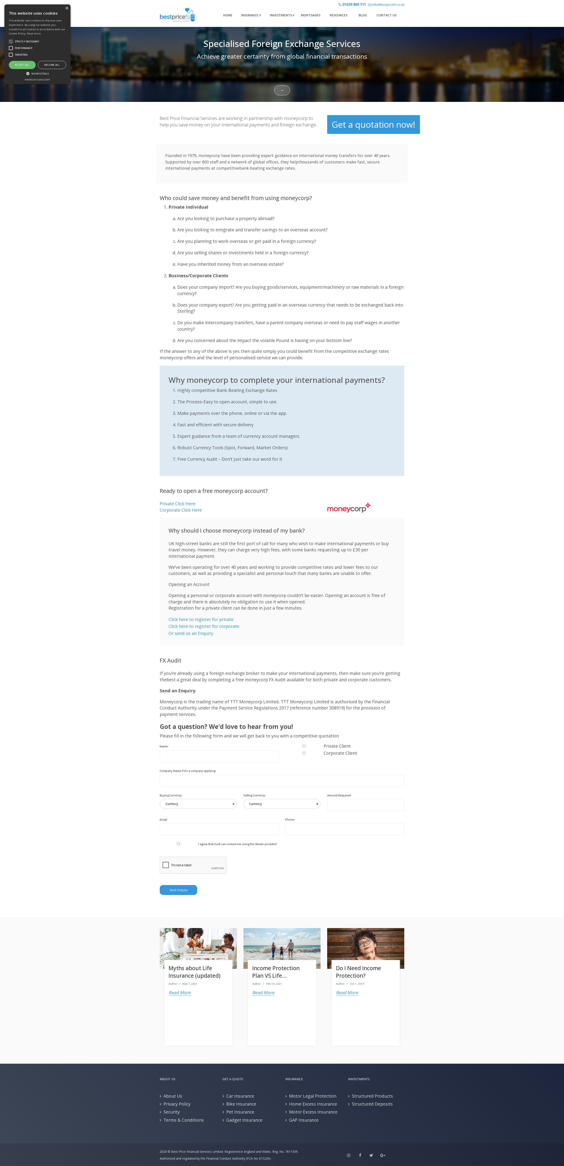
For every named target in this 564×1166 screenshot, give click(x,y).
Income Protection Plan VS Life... (276, 971)
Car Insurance (240, 1096)
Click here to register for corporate (204, 626)
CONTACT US (387, 15)
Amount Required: (339, 795)
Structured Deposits (372, 1104)
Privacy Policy (177, 1104)
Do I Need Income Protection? (358, 971)
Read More (180, 993)
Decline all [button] (52, 64)
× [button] (66, 8)
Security (171, 1112)
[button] (37, 73)
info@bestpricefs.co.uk (387, 4)
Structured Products (372, 1096)
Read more (34, 33)
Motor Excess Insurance (313, 1112)
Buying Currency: (171, 795)
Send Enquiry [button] (178, 890)
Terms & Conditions (183, 1120)
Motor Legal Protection (312, 1096)
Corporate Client (340, 753)
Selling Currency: (254, 795)
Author (173, 984)
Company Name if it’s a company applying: (188, 771)
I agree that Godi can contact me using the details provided (237, 844)
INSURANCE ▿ (251, 15)
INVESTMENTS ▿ (282, 15)
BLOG (363, 15)
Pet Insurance (240, 1112)
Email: (163, 820)
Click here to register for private (201, 619)
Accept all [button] (22, 64)
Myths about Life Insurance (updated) (194, 971)
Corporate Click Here (181, 510)
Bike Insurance (241, 1104)
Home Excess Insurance (313, 1104)
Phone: (290, 820)
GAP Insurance (304, 1120)
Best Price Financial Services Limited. (197, 1151)
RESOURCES (338, 15)
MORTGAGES (310, 15)
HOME (227, 15)
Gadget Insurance (244, 1120)
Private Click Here (177, 504)
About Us (172, 1096)
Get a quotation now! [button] (373, 124)
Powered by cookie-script (37, 79)
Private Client (337, 746)
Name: (164, 746)
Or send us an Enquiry (191, 633)
